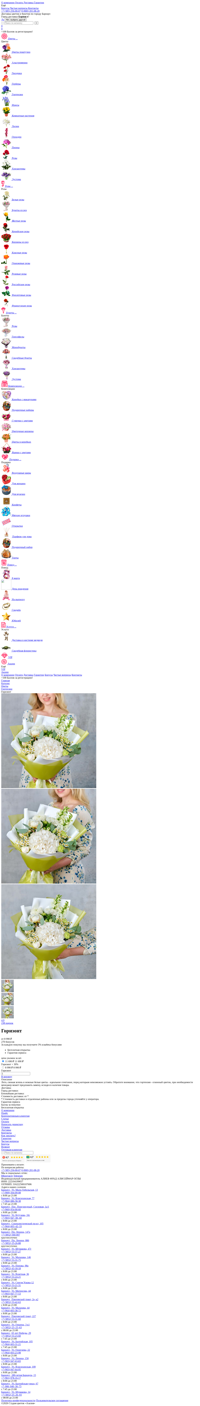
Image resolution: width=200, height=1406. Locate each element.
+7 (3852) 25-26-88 (11, 1243)
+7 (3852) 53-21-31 (11, 1285)
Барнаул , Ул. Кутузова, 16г (15, 1215)
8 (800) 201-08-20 (30, 11)
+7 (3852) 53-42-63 (11, 1302)
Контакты (77, 675)
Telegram (18, 1176)
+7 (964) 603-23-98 (11, 1352)
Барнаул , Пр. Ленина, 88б (15, 1240)
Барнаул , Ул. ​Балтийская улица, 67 (19, 1383)
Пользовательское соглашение (52, 1400)
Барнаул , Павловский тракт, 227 (18, 1316)
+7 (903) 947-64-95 (11, 1369)
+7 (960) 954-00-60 (11, 1209)
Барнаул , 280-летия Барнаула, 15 (18, 1375)
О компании (7, 675)
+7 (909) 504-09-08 (11, 1192)
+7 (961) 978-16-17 (11, 1378)
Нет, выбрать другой (15, 20)
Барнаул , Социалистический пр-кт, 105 (22, 1223)
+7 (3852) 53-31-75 (11, 1260)
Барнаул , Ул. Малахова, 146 (16, 1257)
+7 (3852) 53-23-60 (11, 1336)
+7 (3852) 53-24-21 (11, 1277)
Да (2, 19)
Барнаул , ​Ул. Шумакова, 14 (15, 1392)
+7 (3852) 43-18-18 (11, 1268)
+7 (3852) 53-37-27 (11, 1251)
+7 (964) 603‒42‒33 (11, 1226)
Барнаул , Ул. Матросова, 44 (16, 1291)
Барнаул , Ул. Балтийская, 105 (17, 1341)
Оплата (19, 675)
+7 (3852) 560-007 (10, 1234)
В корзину (6, 1076)
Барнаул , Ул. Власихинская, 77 (17, 1198)
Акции (5, 672)
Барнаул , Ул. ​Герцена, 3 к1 (15, 1324)
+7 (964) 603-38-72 (11, 1310)
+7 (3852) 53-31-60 (11, 1319)
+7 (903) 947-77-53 (11, 1293)
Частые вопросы (62, 675)
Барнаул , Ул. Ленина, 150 (15, 1358)
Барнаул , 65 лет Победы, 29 (16, 1333)
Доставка (28, 675)
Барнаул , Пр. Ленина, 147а (15, 1232)
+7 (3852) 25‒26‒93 (11, 1395)
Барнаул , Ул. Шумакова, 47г (16, 1249)
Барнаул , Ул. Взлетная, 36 (15, 1274)
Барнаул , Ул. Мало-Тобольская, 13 (19, 1190)
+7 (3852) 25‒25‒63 (11, 1327)
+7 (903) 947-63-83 (11, 1361)
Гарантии (39, 675)
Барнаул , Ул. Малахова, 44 (15, 1307)
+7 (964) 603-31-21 (11, 1344)
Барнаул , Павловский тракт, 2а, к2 (19, 1299)
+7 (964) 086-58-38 (11, 1201)
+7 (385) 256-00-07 (11, 11)
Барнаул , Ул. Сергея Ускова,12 (17, 1282)
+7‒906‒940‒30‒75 (11, 1386)
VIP (3, 669)
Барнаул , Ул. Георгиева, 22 (15, 1350)
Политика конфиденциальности (18, 1400)
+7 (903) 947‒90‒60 (11, 1218)
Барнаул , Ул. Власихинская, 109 (18, 1366)
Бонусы (49, 675)
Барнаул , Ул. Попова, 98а (14, 1265)
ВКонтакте (7, 1176)
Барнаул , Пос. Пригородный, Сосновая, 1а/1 (25, 1206)
